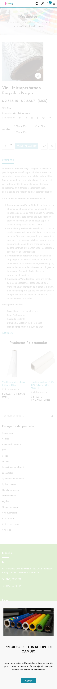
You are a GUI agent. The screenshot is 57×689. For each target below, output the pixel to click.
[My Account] (42, 3)
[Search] (37, 3)
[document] (28, 344)
